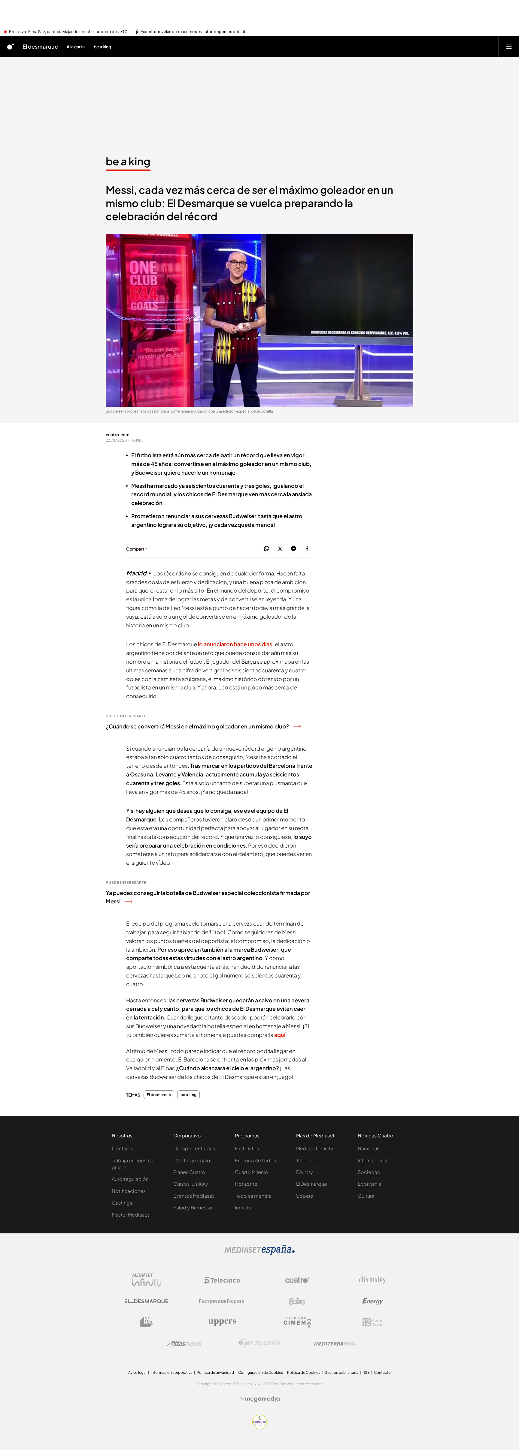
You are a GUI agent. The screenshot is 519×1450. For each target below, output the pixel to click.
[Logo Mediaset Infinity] (146, 1280)
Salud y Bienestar (192, 1207)
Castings (122, 1202)
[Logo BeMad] (146, 1322)
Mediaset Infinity (314, 1148)
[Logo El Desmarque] (146, 1301)
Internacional (372, 1160)
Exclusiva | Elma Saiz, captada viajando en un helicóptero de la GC (68, 31)
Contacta (123, 1148)
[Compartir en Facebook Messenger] (293, 548)
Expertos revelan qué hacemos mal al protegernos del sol (193, 31)
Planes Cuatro (189, 1172)
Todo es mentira (253, 1196)
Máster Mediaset (130, 1214)
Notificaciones (129, 1191)
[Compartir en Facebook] (307, 548)
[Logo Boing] (297, 1301)
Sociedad (369, 1172)
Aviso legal (137, 1372)
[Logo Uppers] (222, 1322)
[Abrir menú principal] (509, 47)
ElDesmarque (311, 1184)
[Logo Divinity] (373, 1280)
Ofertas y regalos (193, 1160)
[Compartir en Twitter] (280, 548)
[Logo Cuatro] (297, 1280)
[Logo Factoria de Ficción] (222, 1301)
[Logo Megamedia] (262, 1399)
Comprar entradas (194, 1148)
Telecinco (307, 1160)
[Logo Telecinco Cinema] (297, 1322)
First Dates (247, 1148)
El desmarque (40, 46)
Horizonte (246, 1184)
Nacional (368, 1148)
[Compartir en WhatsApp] (266, 548)
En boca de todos (255, 1160)
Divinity (304, 1172)
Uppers (304, 1196)
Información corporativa (172, 1372)
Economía (369, 1184)
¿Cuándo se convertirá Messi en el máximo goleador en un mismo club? (197, 726)
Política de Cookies (303, 1372)
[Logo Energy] (372, 1301)
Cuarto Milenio (251, 1172)
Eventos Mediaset (193, 1196)
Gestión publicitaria (341, 1372)
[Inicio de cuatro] (10, 47)
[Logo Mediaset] (259, 1253)
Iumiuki (243, 1207)
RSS (366, 1372)
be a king (128, 161)
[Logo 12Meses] (373, 1322)
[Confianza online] (259, 1427)
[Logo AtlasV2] (184, 1343)
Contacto (382, 1372)
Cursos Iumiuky (190, 1184)
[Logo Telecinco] (222, 1280)
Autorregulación (130, 1179)
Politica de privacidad (215, 1372)
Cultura (366, 1196)
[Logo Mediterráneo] (335, 1343)
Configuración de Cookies (260, 1372)
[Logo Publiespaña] (259, 1343)
